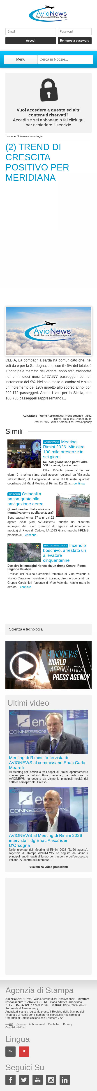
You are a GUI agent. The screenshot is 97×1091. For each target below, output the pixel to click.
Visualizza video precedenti (48, 867)
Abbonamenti (37, 1024)
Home (9, 136)
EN (10, 1051)
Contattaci (54, 1024)
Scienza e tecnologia (30, 136)
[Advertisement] (48, 253)
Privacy (67, 1024)
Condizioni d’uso (15, 1027)
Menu (20, 59)
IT (24, 1051)
